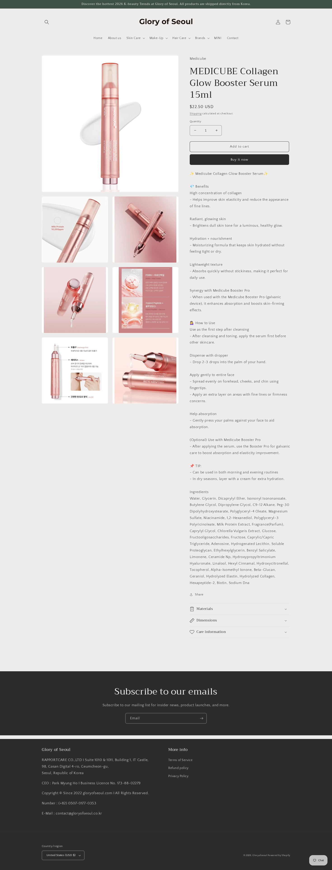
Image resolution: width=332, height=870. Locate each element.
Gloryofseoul (260, 855)
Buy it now (239, 160)
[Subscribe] (201, 718)
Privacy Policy (178, 776)
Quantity (195, 121)
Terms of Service (180, 760)
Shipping (196, 113)
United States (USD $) (61, 855)
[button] (47, 22)
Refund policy (178, 768)
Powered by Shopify (279, 855)
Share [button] (199, 594)
